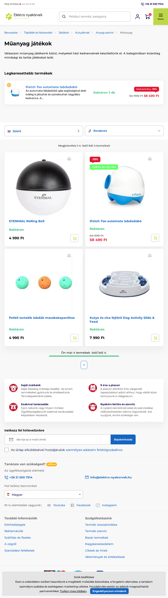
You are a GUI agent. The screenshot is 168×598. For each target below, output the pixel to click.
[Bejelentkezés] (137, 17)
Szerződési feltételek (19, 550)
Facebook (84, 505)
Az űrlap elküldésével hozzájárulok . (67, 450)
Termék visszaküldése (101, 524)
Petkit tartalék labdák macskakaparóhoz (42, 318)
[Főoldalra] (24, 16)
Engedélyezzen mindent (109, 591)
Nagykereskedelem (99, 544)
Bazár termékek (96, 537)
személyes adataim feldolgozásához (94, 450)
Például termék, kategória (87, 16)
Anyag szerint (105, 32)
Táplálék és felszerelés (38, 32)
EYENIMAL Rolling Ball (26, 221)
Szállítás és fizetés (17, 537)
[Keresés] (64, 16)
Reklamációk (13, 531)
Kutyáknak (82, 32)
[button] (160, 16)
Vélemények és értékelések (105, 557)
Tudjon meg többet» (73, 591)
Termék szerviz (96, 531)
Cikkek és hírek (96, 550)
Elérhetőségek (14, 524)
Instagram (109, 505)
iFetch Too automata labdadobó (51, 87)
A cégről (10, 544)
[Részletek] (74, 238)
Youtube (59, 505)
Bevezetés (11, 32)
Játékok (64, 32)
